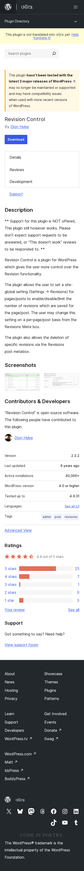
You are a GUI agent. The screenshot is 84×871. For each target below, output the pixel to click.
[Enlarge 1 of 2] (34, 379)
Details (15, 157)
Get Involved (55, 713)
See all (73, 609)
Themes (51, 682)
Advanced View (18, 530)
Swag (51, 738)
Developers (14, 730)
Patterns (51, 698)
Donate (53, 730)
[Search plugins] (54, 53)
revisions (71, 517)
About (10, 673)
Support (16, 194)
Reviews (17, 169)
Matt (11, 762)
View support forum (21, 644)
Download (16, 139)
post (58, 517)
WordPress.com (20, 754)
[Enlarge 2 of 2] (73, 379)
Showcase (53, 673)
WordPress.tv (18, 738)
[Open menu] (76, 7)
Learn (9, 713)
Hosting (11, 690)
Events (50, 722)
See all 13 (72, 506)
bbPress (14, 770)
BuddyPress (17, 778)
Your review (15, 609)
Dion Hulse (19, 126)
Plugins (50, 690)
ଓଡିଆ (20, 800)
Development (21, 181)
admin (46, 517)
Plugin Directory (17, 21)
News (9, 682)
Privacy (11, 698)
